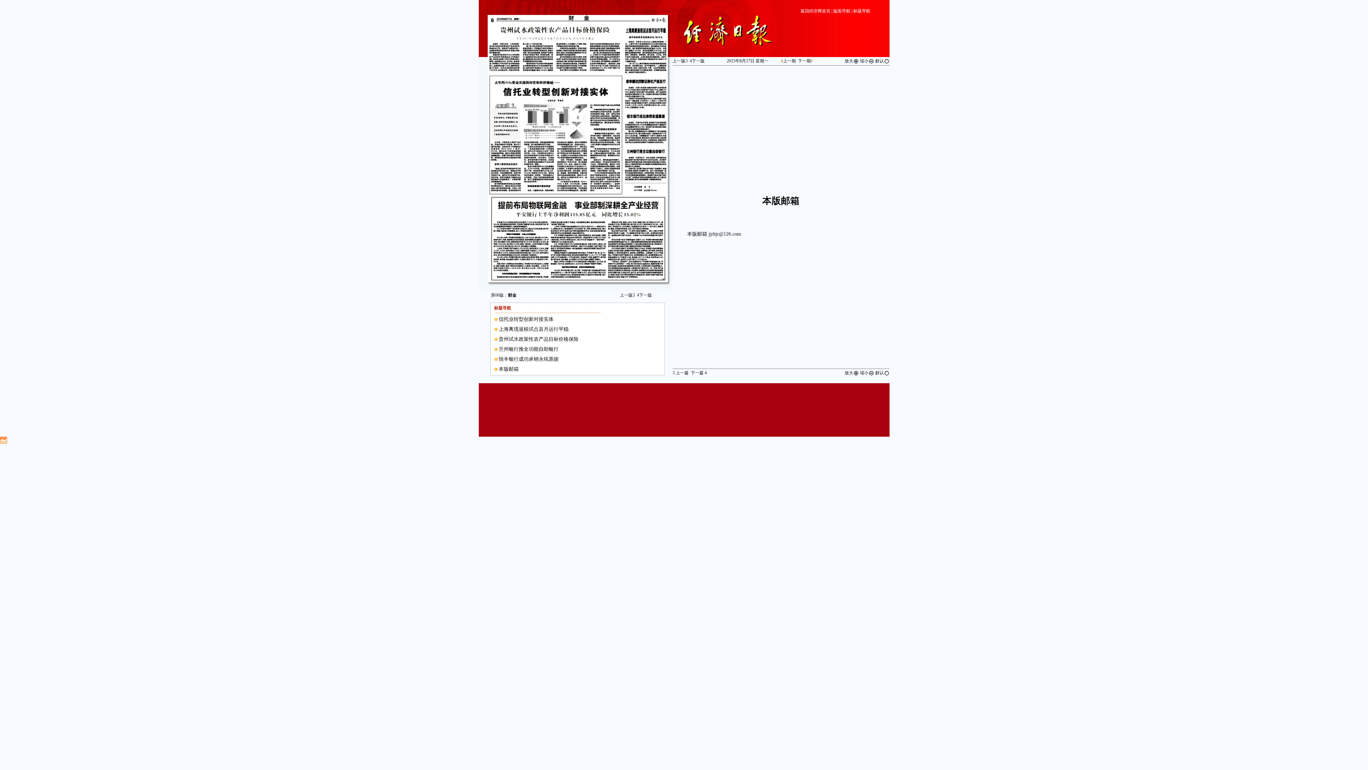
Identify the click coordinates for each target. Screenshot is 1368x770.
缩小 (864, 60)
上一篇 (681, 372)
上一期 (789, 60)
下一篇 (699, 372)
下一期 (804, 60)
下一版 (644, 295)
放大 (849, 60)
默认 (879, 60)
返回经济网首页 (815, 11)
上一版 (627, 295)
